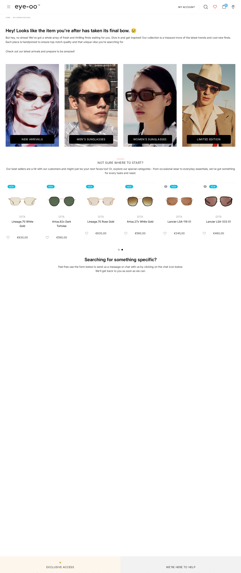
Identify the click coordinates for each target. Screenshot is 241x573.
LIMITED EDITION (208, 139)
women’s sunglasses (150, 139)
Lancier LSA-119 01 (179, 221)
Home (8, 17)
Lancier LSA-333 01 (218, 221)
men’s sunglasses (91, 139)
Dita (22, 216)
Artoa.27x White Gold (140, 221)
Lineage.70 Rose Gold (100, 221)
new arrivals (32, 139)
